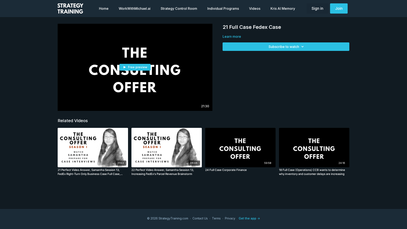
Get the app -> (249, 218)
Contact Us (200, 218)
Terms (216, 218)
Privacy (230, 218)
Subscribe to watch (284, 47)
